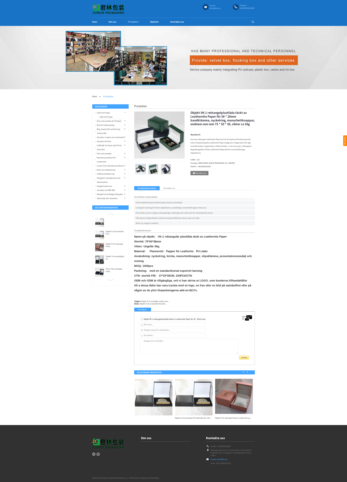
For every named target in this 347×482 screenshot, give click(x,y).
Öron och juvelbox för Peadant (109, 121)
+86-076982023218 (223, 463)
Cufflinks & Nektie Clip (106, 174)
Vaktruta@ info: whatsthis (107, 198)
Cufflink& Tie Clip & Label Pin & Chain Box (109, 147)
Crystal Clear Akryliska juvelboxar (110, 166)
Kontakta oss (177, 21)
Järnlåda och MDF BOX (106, 190)
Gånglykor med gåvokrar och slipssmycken (108, 180)
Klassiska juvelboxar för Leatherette (106, 159)
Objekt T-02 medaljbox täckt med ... (155, 301)
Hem (94, 21)
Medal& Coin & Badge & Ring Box (110, 194)
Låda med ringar (103, 113)
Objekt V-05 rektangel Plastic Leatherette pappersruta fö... (234, 418)
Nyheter (154, 21)
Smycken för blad (104, 141)
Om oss (112, 21)
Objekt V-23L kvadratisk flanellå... (153, 304)
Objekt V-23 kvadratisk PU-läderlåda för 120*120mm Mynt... (194, 418)
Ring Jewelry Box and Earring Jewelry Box (108, 131)
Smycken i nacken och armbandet (110, 137)
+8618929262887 (224, 446)
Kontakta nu (222, 459)
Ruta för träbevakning (105, 125)
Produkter (133, 21)
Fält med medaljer (104, 153)
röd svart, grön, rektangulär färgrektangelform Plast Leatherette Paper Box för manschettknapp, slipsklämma (221, 149)
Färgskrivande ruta (104, 186)
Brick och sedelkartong (106, 170)
